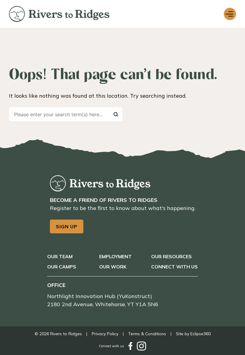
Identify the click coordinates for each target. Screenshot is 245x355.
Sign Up (66, 226)
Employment (115, 256)
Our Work (112, 267)
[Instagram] (141, 346)
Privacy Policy (105, 333)
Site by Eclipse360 (193, 333)
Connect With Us (174, 267)
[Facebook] (130, 346)
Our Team (60, 256)
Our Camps (61, 267)
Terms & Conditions (147, 333)
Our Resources (171, 256)
